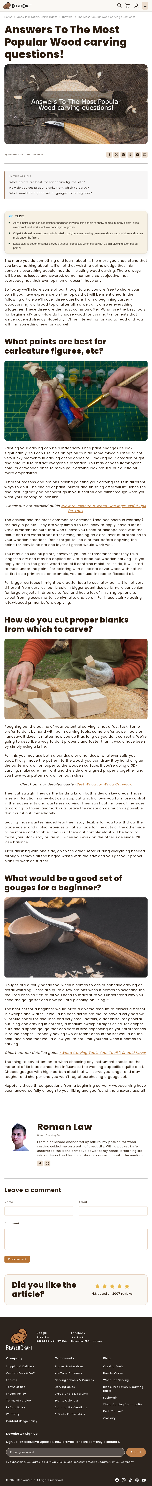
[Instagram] (47, 1163)
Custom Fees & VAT (20, 1373)
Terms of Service (18, 1400)
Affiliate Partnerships (70, 1414)
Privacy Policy (16, 1394)
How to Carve (113, 1373)
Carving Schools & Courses (74, 1380)
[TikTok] (130, 155)
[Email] (145, 155)
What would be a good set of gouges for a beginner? (50, 193)
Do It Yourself (113, 1411)
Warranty (13, 1414)
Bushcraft (110, 1397)
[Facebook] (109, 155)
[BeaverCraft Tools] (17, 5)
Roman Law (64, 1127)
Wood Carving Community (122, 1404)
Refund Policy (16, 1407)
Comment (11, 1223)
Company (14, 1358)
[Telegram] (138, 155)
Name (8, 1202)
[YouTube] (143, 1480)
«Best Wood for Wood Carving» (103, 784)
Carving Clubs (65, 1387)
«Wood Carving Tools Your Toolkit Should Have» (103, 1052)
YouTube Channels (68, 1373)
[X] (116, 155)
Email (83, 1202)
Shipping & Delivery (20, 1366)
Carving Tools (113, 1366)
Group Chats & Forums (71, 1394)
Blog (107, 1358)
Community (64, 1358)
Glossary (109, 1418)
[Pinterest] (123, 155)
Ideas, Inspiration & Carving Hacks (123, 1389)
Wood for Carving (116, 1380)
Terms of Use (16, 1387)
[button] (119, 5)
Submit (136, 1452)
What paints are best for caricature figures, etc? (47, 182)
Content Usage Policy (21, 1421)
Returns (11, 1380)
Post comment (17, 1259)
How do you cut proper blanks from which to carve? (49, 187)
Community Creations (71, 1407)
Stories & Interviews (69, 1366)
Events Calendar (66, 1400)
